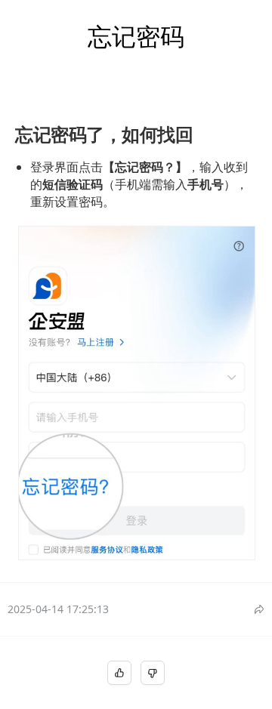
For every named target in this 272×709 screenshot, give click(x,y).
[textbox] (136, 335)
